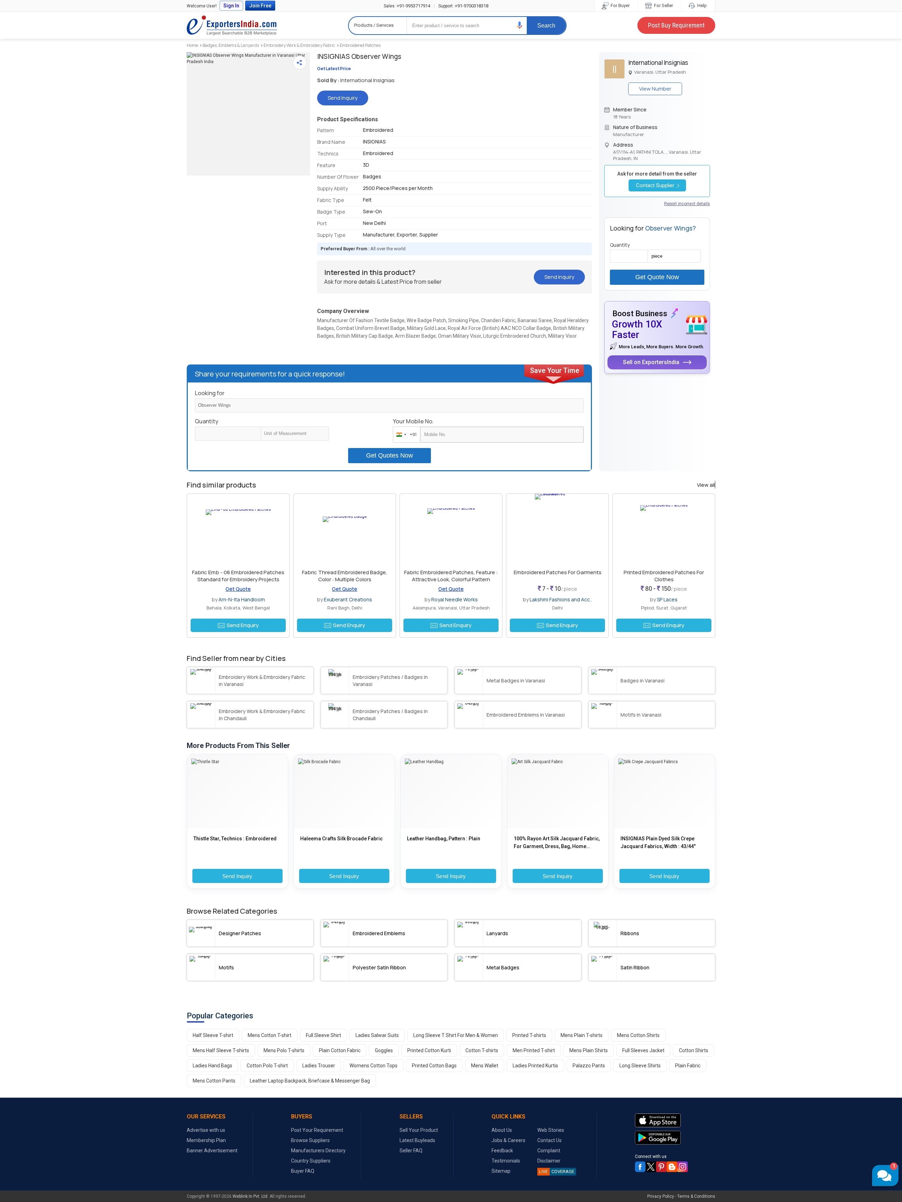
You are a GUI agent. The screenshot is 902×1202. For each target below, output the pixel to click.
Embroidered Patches (360, 45)
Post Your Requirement (317, 1130)
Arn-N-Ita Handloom (241, 599)
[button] (520, 25)
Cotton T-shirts (481, 1050)
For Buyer (620, 5)
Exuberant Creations (348, 599)
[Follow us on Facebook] (640, 1166)
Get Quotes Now (389, 455)
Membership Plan (206, 1140)
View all (706, 485)
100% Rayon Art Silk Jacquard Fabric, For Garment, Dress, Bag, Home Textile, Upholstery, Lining (557, 843)
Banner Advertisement (212, 1150)
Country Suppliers (310, 1161)
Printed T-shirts (529, 1035)
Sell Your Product (419, 1130)
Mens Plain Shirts (588, 1050)
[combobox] (405, 434)
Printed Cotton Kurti (429, 1050)
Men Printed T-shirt (534, 1050)
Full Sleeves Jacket (643, 1050)
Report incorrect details (687, 203)
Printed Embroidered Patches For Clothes (664, 576)
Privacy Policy (660, 1196)
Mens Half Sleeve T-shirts (221, 1050)
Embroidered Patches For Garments (557, 572)
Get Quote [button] (238, 588)
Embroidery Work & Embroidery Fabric (299, 45)
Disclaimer (549, 1161)
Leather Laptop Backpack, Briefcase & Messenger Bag (310, 1081)
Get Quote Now (657, 277)
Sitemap (501, 1171)
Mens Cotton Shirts (638, 1035)
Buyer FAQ (302, 1171)
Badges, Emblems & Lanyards (231, 45)
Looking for (209, 393)
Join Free (260, 5)
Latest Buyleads (417, 1140)
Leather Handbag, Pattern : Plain (443, 838)
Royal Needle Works (454, 599)
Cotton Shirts (693, 1050)
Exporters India (232, 25)
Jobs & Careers (508, 1140)
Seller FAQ (411, 1150)
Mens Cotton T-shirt (269, 1035)
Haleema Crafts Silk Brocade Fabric (341, 838)
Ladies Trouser (318, 1065)
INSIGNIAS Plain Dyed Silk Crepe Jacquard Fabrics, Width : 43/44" (658, 842)
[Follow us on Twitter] (650, 1166)
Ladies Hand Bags (212, 1065)
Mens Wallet (484, 1065)
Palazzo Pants (589, 1065)
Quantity (206, 421)
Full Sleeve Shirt (323, 1035)
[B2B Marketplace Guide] (672, 1166)
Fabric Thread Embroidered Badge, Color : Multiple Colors (344, 576)
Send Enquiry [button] (243, 625)
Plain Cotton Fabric (339, 1050)
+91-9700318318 (463, 5)
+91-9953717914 (407, 5)
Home (192, 45)
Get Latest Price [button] (334, 69)
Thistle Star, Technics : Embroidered (235, 838)
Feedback (502, 1150)
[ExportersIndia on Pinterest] (661, 1166)
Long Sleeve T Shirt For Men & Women (455, 1035)
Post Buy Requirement (676, 25)
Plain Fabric (687, 1065)
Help (701, 5)
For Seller (663, 5)
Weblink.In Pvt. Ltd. (250, 1196)
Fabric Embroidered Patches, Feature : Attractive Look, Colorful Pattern (451, 576)
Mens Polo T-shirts (284, 1050)
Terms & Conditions (696, 1196)
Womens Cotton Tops (373, 1065)
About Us (502, 1130)
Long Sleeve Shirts (640, 1065)
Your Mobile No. (413, 421)
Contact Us (549, 1140)
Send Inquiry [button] (343, 98)
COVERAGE (556, 1171)
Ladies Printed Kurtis (535, 1065)
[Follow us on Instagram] (682, 1166)
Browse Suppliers (310, 1140)
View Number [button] (655, 88)
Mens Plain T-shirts (582, 1035)
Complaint (548, 1150)
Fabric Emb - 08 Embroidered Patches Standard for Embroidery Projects (238, 576)
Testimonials (506, 1161)
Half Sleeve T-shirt (213, 1035)
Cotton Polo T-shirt (267, 1065)
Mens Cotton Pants (214, 1081)
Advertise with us (206, 1130)
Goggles (384, 1050)
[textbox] (295, 434)
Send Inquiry (237, 876)
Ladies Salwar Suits (377, 1035)
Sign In (231, 5)
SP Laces (667, 599)
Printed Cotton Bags (434, 1065)
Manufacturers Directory (318, 1150)
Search (546, 26)
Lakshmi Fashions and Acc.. (561, 599)
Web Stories (550, 1130)
